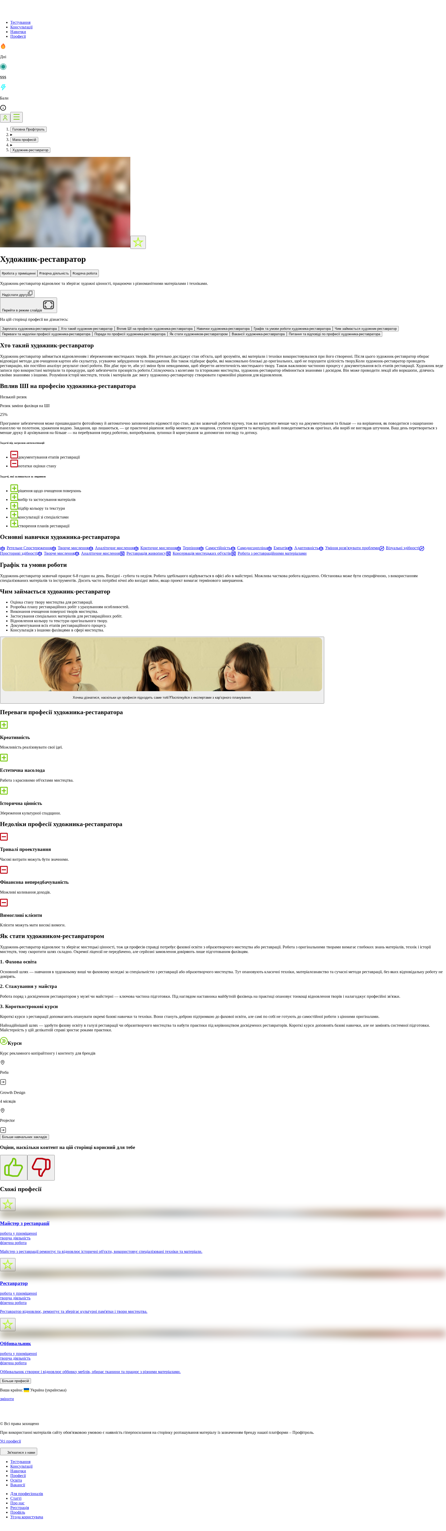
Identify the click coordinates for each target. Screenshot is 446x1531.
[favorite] (138, 242)
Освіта (16, 1480)
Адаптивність (306, 548)
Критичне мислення (158, 548)
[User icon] (5, 118)
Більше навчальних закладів (24, 1137)
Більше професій (15, 1381)
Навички (18, 31)
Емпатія (281, 548)
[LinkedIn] (34, 1528)
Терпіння (191, 548)
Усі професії (10, 1441)
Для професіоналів (26, 1493)
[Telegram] (22, 1528)
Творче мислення (73, 548)
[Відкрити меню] (16, 117)
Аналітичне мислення (114, 548)
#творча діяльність (54, 273)
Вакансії (17, 1485)
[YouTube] (15, 1528)
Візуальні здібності (402, 548)
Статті (15, 1498)
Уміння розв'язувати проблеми (352, 548)
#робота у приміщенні (19, 273)
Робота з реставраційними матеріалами (272, 553)
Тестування (20, 22)
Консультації (21, 27)
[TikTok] (9, 1528)
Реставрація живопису (146, 553)
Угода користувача (26, 1517)
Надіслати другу (15, 295)
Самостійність (217, 548)
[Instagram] (3, 1528)
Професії (18, 36)
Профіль (17, 1512)
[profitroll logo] (26, 13)
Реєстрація (19, 1507)
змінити (7, 1399)
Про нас (17, 1503)
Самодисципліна (252, 548)
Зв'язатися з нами (21, 1452)
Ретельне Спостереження (29, 548)
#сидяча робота (85, 273)
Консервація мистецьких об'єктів (202, 553)
